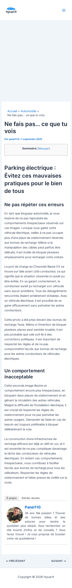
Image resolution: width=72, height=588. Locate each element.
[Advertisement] (36, 59)
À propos (11, 498)
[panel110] (15, 515)
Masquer (44, 148)
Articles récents (31, 498)
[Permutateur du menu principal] (64, 10)
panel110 (33, 507)
